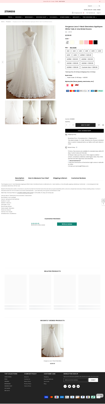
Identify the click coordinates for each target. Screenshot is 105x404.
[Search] (93, 6)
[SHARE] (102, 125)
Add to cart (85, 125)
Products (8, 21)
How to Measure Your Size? (38, 178)
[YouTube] (78, 386)
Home (2, 21)
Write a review (67, 224)
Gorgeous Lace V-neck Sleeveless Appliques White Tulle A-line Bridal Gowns (52, 361)
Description (19, 178)
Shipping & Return (60, 178)
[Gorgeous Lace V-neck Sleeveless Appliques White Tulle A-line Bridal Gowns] (52, 340)
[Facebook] (65, 386)
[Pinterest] (73, 386)
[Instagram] (69, 386)
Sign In (98, 13)
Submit (93, 380)
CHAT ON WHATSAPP (84, 131)
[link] (16, 306)
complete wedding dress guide (25, 192)
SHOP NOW (60, 1)
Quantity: (67, 121)
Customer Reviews (78, 178)
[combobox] (92, 6)
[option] (52, 1)
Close (99, 1)
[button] (2, 62)
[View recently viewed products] (103, 200)
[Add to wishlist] (99, 125)
